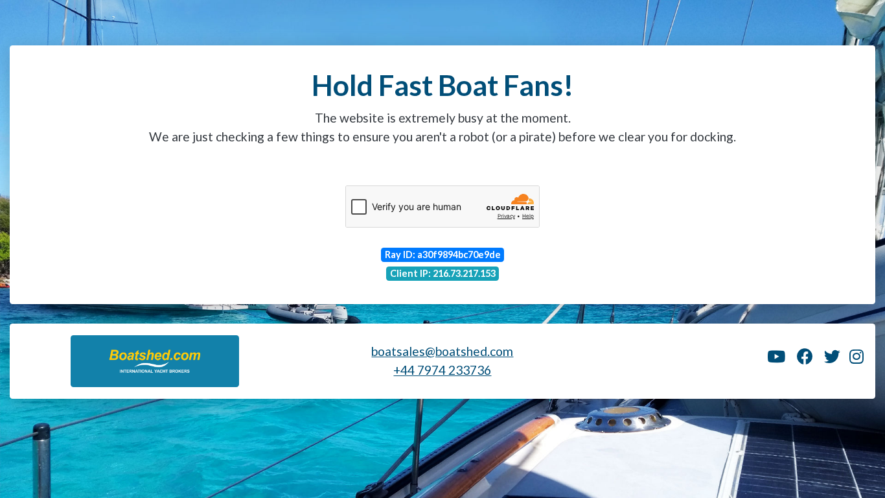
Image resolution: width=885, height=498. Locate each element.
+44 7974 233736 (442, 369)
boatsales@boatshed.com (442, 351)
